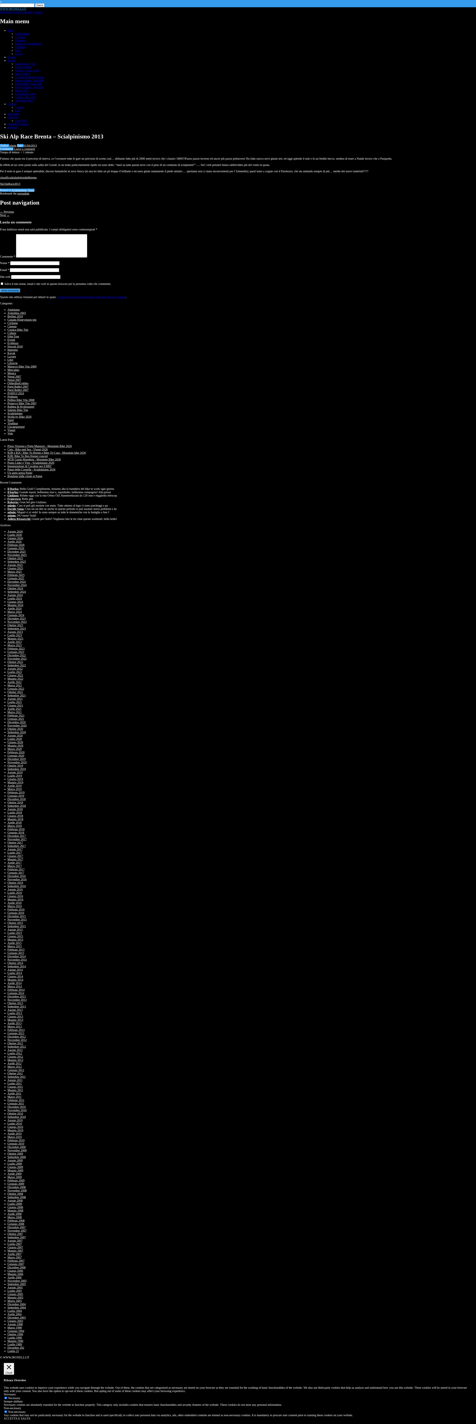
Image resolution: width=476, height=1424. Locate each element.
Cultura (11, 104)
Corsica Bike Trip (25, 97)
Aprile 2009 (14, 1173)
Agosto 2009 (15, 1160)
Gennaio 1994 (15, 1331)
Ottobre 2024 (15, 588)
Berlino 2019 (15, 316)
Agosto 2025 (15, 565)
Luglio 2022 (14, 672)
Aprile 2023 (14, 642)
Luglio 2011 (14, 1083)
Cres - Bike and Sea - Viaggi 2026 (27, 449)
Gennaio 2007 (15, 1264)
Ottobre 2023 (15, 625)
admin (12, 145)
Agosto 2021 (15, 698)
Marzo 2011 (14, 1096)
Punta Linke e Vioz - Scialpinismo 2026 (30, 462)
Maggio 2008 (15, 1210)
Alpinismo (13, 309)
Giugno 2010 (15, 1127)
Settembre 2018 (16, 805)
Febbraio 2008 (16, 1220)
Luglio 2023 (14, 635)
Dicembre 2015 (16, 916)
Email (4, 269)
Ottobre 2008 (15, 1193)
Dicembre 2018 (16, 799)
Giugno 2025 (15, 568)
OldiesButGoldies (17, 124)
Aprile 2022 (14, 682)
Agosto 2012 (15, 1050)
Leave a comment (24, 149)
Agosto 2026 (15, 531)
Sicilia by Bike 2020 (27, 70)
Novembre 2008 (17, 1190)
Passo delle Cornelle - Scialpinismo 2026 (31, 469)
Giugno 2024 (15, 601)
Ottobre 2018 (15, 802)
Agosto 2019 (15, 772)
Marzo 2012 (14, 1066)
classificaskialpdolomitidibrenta (18, 177)
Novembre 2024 (17, 585)
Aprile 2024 (14, 608)
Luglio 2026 (14, 534)
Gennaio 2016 (15, 912)
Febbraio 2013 (16, 1030)
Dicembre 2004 (16, 1304)
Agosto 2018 (15, 809)
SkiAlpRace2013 (10, 183)
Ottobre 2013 (15, 1003)
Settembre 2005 (16, 1284)
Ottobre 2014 (15, 963)
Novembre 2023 (17, 621)
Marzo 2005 (14, 1300)
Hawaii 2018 (22, 73)
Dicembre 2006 (16, 1267)
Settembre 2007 (16, 1237)
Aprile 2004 (14, 1314)
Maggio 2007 (15, 1250)
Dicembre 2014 (16, 956)
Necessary (14, 1398)
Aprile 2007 (14, 1254)
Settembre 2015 (16, 926)
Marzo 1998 (14, 1327)
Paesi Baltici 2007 (25, 94)
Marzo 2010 (14, 1137)
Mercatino (13, 114)
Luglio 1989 (14, 1344)
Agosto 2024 (15, 595)
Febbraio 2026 (16, 545)
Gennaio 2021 (15, 718)
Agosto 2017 (15, 849)
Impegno (12, 127)
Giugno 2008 (15, 1207)
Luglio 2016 (14, 892)
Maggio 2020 (15, 745)
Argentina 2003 (24, 100)
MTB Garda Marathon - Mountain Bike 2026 (34, 459)
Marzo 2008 (14, 1217)
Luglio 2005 (14, 1290)
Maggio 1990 (15, 1341)
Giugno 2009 (15, 1167)
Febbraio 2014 (16, 989)
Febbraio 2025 (16, 575)
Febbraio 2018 (16, 829)
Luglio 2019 (14, 775)
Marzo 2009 (14, 1177)
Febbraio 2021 (16, 715)
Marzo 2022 (14, 685)
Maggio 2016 (15, 899)
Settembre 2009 (16, 1157)
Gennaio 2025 (15, 578)
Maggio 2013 (15, 1019)
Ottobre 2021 (15, 692)
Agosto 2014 (15, 969)
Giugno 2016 (15, 896)
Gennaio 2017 (15, 872)
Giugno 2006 (15, 1270)
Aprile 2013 (14, 1023)
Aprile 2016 (14, 902)
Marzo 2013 (14, 1026)
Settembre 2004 (16, 1307)
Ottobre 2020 (15, 728)
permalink (23, 193)
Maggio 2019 (15, 782)
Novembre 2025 (17, 555)
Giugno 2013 (15, 1016)
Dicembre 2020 (16, 722)
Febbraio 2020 (16, 752)
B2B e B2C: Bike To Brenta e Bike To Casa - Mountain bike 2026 (46, 452)
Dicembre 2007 (16, 1227)
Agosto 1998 (15, 1324)
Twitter (16, 12)
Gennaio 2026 (15, 548)
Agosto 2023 (15, 631)
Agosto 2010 (15, 1120)
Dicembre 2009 (16, 1147)
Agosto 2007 (15, 1240)
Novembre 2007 (17, 1230)
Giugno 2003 (15, 1321)
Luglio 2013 (14, 1013)
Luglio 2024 (14, 598)
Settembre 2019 (16, 769)
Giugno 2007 (15, 1247)
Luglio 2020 (14, 739)
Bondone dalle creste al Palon (24, 476)
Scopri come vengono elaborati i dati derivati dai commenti (91, 297)
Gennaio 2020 (15, 755)
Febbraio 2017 (16, 869)
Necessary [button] (10, 1394)
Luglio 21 (13, 1351)
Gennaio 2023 (15, 652)
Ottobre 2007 (15, 1234)
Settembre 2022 (16, 665)
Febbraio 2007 (16, 1260)
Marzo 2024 (14, 611)
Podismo (20, 40)
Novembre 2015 (17, 919)
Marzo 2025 (14, 571)
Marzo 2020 (14, 749)
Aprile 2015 (14, 943)
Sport (10, 30)
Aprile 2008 (14, 1214)
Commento (7, 256)
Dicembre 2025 (16, 551)
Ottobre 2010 (15, 1113)
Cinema (19, 107)
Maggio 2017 (15, 859)
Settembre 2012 (16, 1046)
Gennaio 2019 (15, 795)
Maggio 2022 (15, 678)
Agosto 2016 (15, 889)
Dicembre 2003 (16, 1317)
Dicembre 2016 (16, 876)
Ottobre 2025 (15, 558)
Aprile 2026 (14, 541)
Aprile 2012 (14, 1063)
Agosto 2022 (15, 668)
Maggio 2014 (15, 979)
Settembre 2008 (16, 1197)
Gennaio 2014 (15, 993)
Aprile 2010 (14, 1133)
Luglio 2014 (14, 973)
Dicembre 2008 (16, 1187)
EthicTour (21, 120)
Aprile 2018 (14, 822)
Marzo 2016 (14, 906)
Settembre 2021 (16, 695)
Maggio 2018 (15, 819)
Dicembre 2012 (16, 1036)
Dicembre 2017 (16, 836)
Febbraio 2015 (16, 949)
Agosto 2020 (15, 735)
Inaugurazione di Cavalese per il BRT (29, 466)
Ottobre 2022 (15, 662)
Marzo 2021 (14, 712)
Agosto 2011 (14, 1080)
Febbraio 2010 (16, 1140)
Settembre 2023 (16, 628)
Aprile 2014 (14, 983)
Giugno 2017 (15, 856)
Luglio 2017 (14, 852)
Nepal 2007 (22, 90)
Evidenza (12, 343)
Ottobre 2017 (15, 842)
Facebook (6, 12)
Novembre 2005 (17, 1280)
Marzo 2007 (14, 1257)
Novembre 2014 (17, 959)
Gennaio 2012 (15, 1070)
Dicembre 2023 (16, 618)
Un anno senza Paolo (19, 472)
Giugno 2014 (15, 976)
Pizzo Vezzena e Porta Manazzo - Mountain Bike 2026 (39, 446)
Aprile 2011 (14, 1093)
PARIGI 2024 (23, 67)
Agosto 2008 (15, 1200)
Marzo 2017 (14, 866)
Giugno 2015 (15, 936)
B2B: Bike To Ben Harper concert (27, 456)
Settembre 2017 (16, 846)
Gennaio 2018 (15, 832)
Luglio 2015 (14, 933)
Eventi (11, 57)
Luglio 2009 (14, 1163)
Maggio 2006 (15, 1274)
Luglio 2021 (14, 702)
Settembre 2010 (16, 1116)
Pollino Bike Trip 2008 (28, 83)
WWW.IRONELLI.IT (13, 8)
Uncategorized (16, 426)
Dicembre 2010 (16, 1106)
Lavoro (11, 356)
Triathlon (20, 47)
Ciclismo (20, 37)
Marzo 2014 (14, 986)
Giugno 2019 (15, 779)
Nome (4, 263)
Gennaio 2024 (15, 615)
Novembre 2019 (17, 762)
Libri (18, 110)
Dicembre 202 (15, 1347)
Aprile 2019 (14, 785)
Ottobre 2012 (15, 1043)
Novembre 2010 (17, 1110)
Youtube (37, 12)
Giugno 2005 (15, 1294)
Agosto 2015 (15, 929)
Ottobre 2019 (15, 765)
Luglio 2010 (14, 1123)
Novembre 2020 (17, 725)
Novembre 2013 (17, 999)
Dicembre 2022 (16, 655)
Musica (11, 373)
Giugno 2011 (15, 1086)
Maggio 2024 (15, 605)
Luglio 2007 (14, 1244)
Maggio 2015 (15, 939)
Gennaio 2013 (15, 1033)
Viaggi (11, 60)
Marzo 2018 (14, 825)
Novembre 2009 (17, 1150)
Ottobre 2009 (15, 1153)
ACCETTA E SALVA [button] (17, 1418)
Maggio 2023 (15, 638)
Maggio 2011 (15, 1090)
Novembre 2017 (17, 839)
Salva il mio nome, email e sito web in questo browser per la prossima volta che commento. (57, 283)
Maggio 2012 (15, 1060)
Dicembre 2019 (16, 759)
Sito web (5, 276)
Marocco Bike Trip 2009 (29, 80)
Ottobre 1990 (15, 1334)
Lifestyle (12, 117)
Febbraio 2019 (16, 792)
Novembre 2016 (17, 879)
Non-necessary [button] (12, 1408)
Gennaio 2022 (15, 688)
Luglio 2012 (14, 1053)
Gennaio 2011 (15, 1103)
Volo (17, 50)
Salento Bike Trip (25, 63)
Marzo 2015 (14, 946)
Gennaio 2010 (15, 1143)
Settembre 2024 (16, 591)
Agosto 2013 (15, 1009)
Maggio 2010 (15, 1130)
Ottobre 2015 (15, 922)
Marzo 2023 (14, 645)
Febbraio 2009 (16, 1180)
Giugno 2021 (15, 705)
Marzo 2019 (14, 789)
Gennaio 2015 (15, 953)
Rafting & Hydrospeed (28, 43)
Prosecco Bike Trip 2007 (29, 87)
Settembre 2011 (16, 1076)
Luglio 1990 (14, 1337)
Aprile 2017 (14, 862)
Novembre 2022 (17, 658)
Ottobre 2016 (15, 882)
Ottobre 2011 (15, 1073)
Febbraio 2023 (16, 648)
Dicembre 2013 (16, 996)
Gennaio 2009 (15, 1183)
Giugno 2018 (15, 815)
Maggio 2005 (15, 1297)
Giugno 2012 (15, 1056)
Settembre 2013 (16, 1006)
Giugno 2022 (15, 675)
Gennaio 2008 (15, 1224)
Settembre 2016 (16, 886)
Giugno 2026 (15, 538)
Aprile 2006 (14, 1277)
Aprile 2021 (14, 708)
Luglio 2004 (14, 1311)
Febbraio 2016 (16, 909)
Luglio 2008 (14, 1203)
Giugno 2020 (15, 742)
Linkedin (26, 12)
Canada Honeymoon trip (29, 77)
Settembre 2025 (16, 561)
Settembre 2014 (16, 966)
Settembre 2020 (16, 732)
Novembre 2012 (17, 1040)
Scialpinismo (22, 33)
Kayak (19, 53)
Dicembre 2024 (16, 581)
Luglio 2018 (14, 812)
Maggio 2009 (15, 1170)
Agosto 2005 (15, 1287)
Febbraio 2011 (15, 1100)
